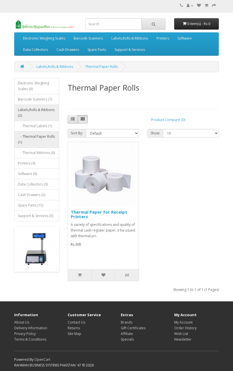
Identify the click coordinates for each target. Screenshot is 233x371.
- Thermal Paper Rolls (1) (36, 139)
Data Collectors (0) (33, 184)
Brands (126, 322)
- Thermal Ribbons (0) (36, 152)
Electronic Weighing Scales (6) (33, 86)
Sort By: (77, 133)
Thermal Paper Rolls (101, 66)
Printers (163, 38)
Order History (185, 328)
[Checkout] (214, 5)
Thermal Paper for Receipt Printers (99, 214)
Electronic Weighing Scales (44, 38)
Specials (127, 339)
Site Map (74, 333)
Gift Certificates (133, 328)
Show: (155, 133)
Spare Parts (97, 49)
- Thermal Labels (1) (35, 126)
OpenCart (42, 359)
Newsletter (183, 339)
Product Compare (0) (168, 119)
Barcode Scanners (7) (35, 99)
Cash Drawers (68, 49)
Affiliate (127, 333)
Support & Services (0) (35, 215)
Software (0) (27, 173)
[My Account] (190, 5)
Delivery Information (30, 328)
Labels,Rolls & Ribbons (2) (36, 112)
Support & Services (130, 49)
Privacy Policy (25, 333)
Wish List (181, 333)
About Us (21, 322)
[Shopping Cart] (206, 5)
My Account (183, 322)
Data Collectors (35, 49)
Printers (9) (26, 163)
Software (185, 38)
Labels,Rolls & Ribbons (129, 38)
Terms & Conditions (30, 339)
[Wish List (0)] (199, 5)
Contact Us (76, 322)
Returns (74, 328)
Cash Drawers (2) (31, 194)
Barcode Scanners (88, 38)
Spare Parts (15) (30, 205)
